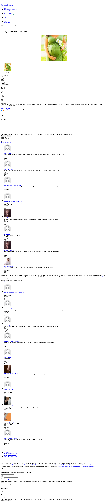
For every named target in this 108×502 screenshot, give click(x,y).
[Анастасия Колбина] (7, 200)
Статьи (5, 451)
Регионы (57, 464)
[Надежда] (7, 168)
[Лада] (7, 216)
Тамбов (5, 278)
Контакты (6, 20)
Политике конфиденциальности (88, 466)
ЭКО (61, 464)
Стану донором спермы (9, 389)
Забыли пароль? (5, 479)
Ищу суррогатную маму (10, 455)
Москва (5, 12)
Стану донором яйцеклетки (10, 325)
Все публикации (5, 281)
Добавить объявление (9, 10)
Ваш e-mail (3, 118)
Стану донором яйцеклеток (10, 405)
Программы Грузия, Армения (11, 373)
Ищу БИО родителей (9, 217)
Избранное (6, 18)
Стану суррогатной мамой (10, 169)
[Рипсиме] (7, 232)
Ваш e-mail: (3, 493)
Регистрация (12, 5)
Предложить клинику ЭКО (10, 453)
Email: (2, 487)
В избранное (4, 109)
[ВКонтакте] (1, 111)
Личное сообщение (5, 108)
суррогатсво (7, 234)
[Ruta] (7, 151)
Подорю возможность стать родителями (14, 292)
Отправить (3, 135)
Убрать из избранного (12, 109)
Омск (50, 464)
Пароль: (3, 478)
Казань (53, 464)
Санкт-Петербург (8, 13)
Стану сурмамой (8, 153)
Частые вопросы (16, 464)
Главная (5, 8)
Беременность (78, 464)
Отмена (9, 135)
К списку (20, 109)
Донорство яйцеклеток (68, 464)
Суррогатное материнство (10, 9)
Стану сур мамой (8, 357)
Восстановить (4, 488)
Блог (5, 17)
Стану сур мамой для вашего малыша (13, 201)
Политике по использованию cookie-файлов (69, 466)
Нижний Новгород (39, 464)
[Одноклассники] (3, 111)
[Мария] (7, 184)
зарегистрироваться (5, 500)
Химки (96, 276)
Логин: (2, 476)
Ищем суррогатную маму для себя (12, 185)
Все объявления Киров (6, 142)
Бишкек (10, 278)
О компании (9, 464)
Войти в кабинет (5, 5)
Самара (46, 464)
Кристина (3, 72)
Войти (5, 21)
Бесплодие (6, 452)
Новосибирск (23, 464)
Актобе (91, 276)
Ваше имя (3, 119)
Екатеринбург (31, 464)
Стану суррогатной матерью (11, 456)
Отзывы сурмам (86, 464)
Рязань (99, 276)
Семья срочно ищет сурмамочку (12, 341)
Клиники (6, 16)
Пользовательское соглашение (97, 464)
